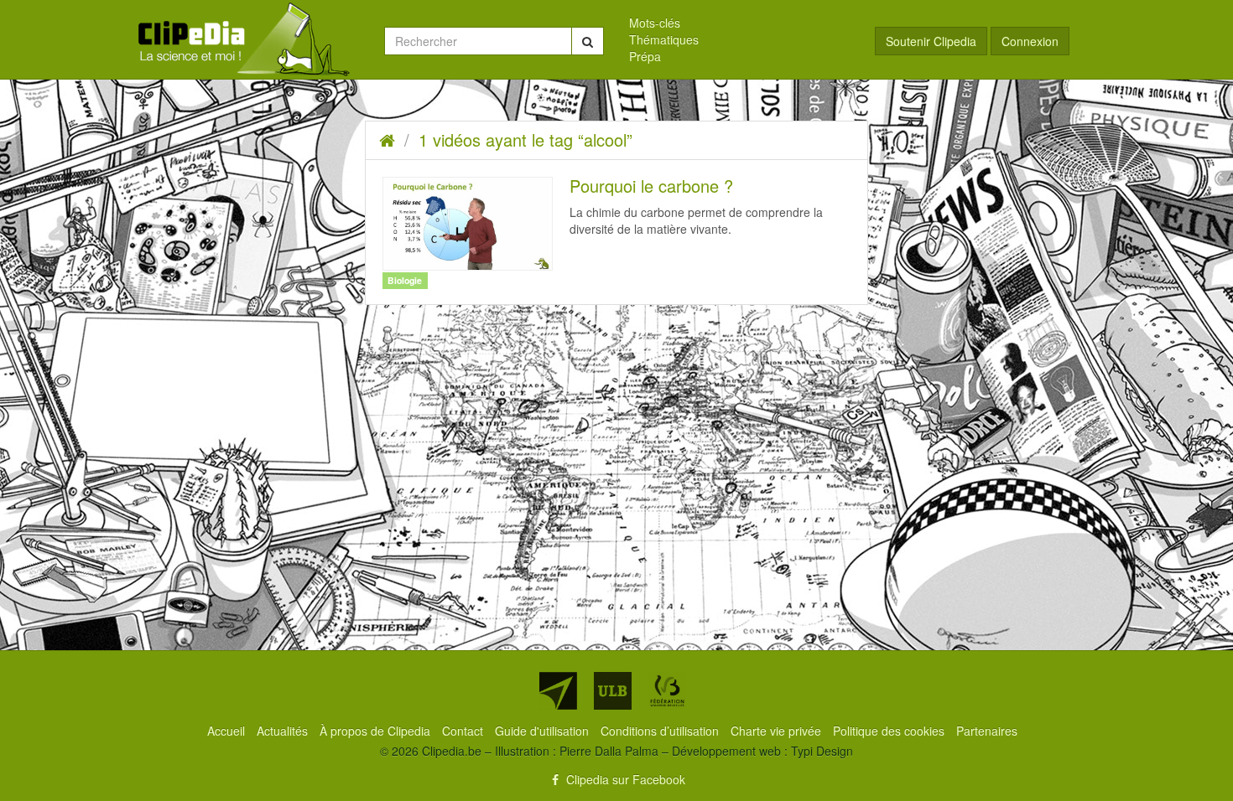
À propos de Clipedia (377, 730)
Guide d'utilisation (543, 730)
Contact (464, 730)
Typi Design (822, 750)
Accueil (227, 730)
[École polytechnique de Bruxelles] (558, 691)
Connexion (1030, 41)
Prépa (645, 56)
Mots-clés (654, 22)
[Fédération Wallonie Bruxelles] (667, 691)
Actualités (284, 730)
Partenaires (986, 730)
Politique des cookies (890, 730)
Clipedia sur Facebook (624, 779)
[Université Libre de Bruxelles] (613, 691)
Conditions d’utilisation (661, 730)
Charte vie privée (778, 730)
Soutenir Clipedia (931, 41)
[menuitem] (739, 22)
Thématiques (664, 39)
